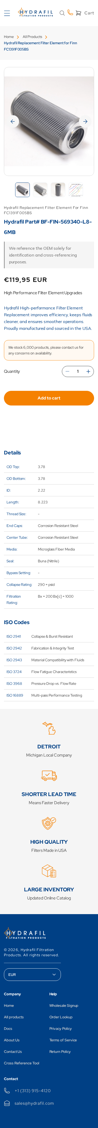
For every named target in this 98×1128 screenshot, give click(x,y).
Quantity (12, 371)
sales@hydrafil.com (34, 1103)
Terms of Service (63, 1040)
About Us (11, 1040)
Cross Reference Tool (21, 1063)
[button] (62, 13)
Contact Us (13, 1051)
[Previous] (13, 121)
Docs (8, 1028)
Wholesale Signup (64, 1005)
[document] (49, 121)
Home (9, 36)
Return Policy (60, 1051)
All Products (32, 36)
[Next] (85, 121)
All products (14, 1017)
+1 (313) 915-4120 (33, 1090)
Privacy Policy (60, 1028)
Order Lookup (61, 1017)
